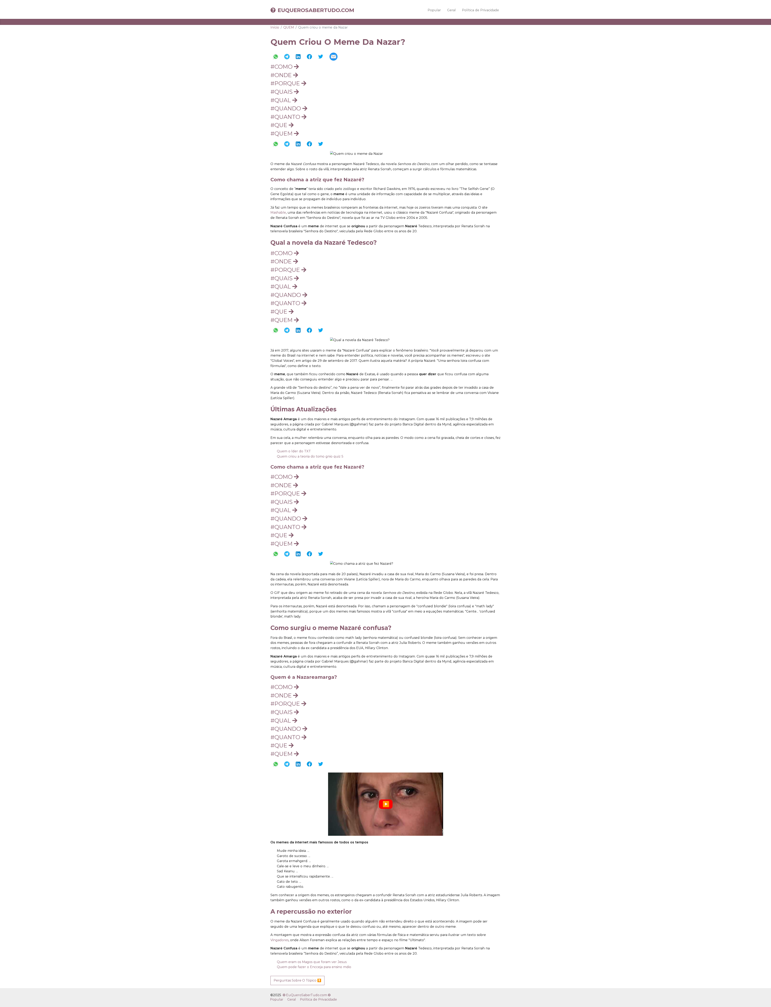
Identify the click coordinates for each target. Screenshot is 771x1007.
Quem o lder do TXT (294, 451)
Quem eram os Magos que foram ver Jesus (312, 962)
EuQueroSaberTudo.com (316, 10)
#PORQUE (285, 83)
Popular (434, 10)
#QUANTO (286, 116)
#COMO (282, 66)
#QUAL (281, 100)
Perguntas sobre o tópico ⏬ (297, 980)
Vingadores (279, 940)
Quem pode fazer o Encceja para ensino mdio (314, 967)
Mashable (278, 212)
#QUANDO (286, 108)
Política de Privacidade (480, 10)
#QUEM (282, 133)
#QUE (279, 125)
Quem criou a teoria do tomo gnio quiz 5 (310, 456)
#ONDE (281, 75)
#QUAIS (282, 91)
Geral (451, 10)
